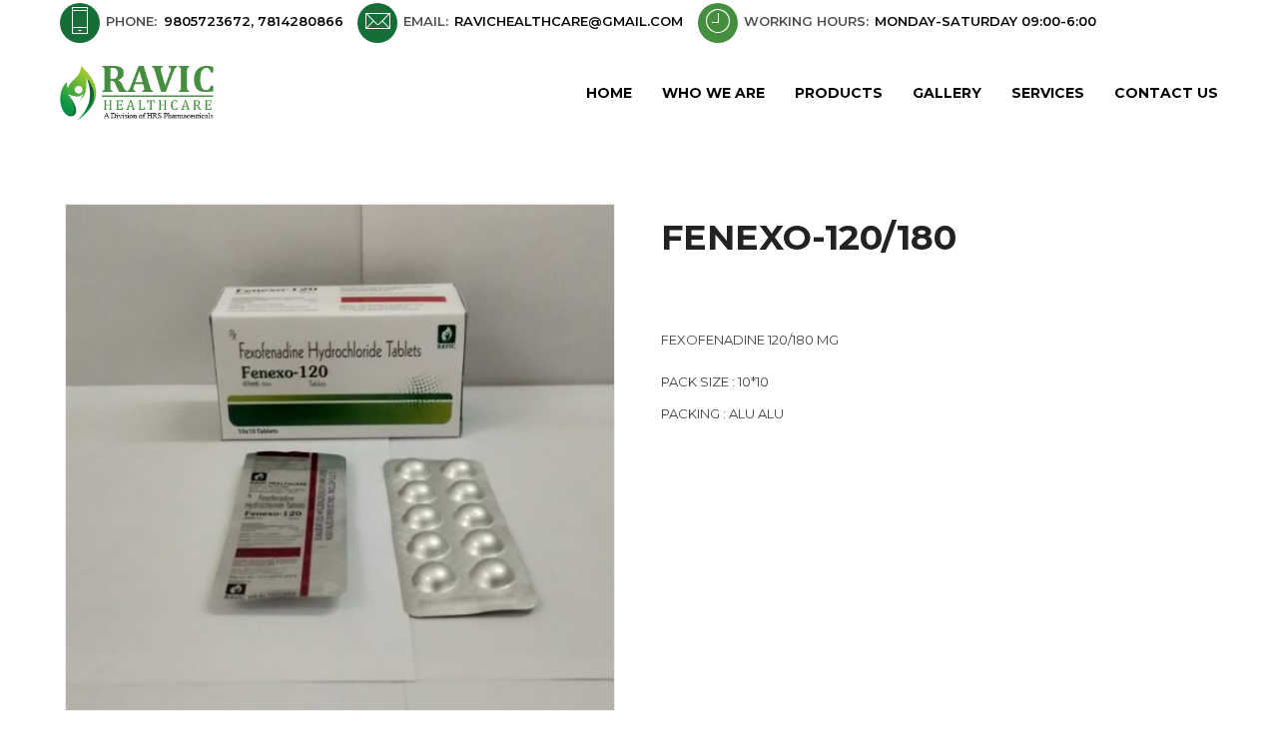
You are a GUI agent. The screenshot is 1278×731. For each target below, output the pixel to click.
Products (839, 93)
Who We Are (713, 93)
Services (1047, 93)
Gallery (947, 93)
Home (609, 93)
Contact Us (1166, 93)
